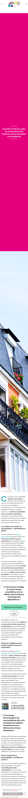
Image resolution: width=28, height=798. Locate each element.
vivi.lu (14, 613)
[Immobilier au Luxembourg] (14, 4)
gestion (22, 541)
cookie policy (15, 790)
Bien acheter (14, 126)
